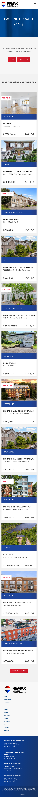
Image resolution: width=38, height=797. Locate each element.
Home (12, 59)
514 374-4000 (10, 746)
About (6, 712)
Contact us (23, 59)
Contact (6, 727)
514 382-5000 (10, 758)
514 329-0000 (10, 770)
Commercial (7, 703)
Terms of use (26, 790)
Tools (6, 718)
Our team (7, 706)
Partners (7, 715)
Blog (5, 724)
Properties (7, 699)
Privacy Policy (17, 790)
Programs (7, 721)
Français (6, 730)
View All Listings (19, 671)
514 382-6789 (10, 781)
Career (6, 709)
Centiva (22, 794)
